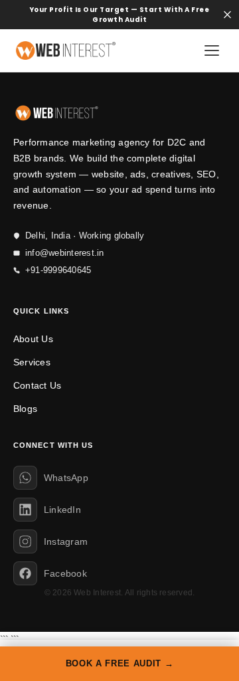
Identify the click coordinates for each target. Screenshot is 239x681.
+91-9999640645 (58, 270)
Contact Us (37, 385)
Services (31, 362)
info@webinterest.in (64, 253)
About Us (33, 339)
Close (227, 15)
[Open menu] (211, 50)
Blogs (25, 408)
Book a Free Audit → (119, 663)
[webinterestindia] (66, 50)
